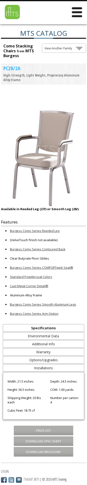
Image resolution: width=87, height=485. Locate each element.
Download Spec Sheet (43, 441)
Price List (43, 430)
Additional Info (43, 344)
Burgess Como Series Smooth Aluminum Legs (43, 304)
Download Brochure (43, 452)
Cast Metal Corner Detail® (29, 286)
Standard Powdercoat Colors (31, 277)
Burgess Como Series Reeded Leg (34, 231)
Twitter (11, 480)
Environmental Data (43, 336)
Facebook (4, 480)
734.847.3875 (31, 479)
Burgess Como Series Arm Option (34, 313)
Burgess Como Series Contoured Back (37, 249)
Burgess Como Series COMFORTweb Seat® (41, 267)
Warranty (43, 352)
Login (5, 471)
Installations (43, 368)
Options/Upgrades (43, 360)
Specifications (43, 328)
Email (19, 480)
